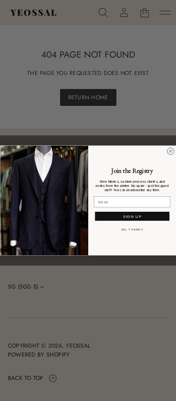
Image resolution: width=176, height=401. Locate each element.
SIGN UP (131, 216)
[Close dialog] (170, 151)
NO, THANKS (132, 229)
